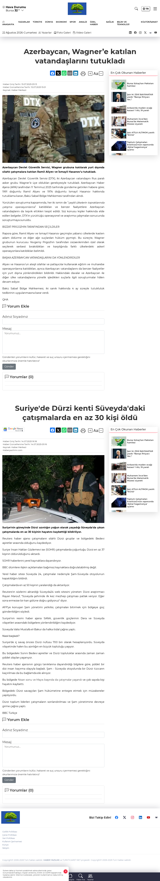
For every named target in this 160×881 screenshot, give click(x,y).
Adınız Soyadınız (15, 316)
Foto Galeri (63, 32)
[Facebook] (116, 817)
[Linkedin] (140, 817)
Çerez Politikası (9, 835)
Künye (5, 845)
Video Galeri (83, 32)
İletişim (5, 848)
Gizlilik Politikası (9, 832)
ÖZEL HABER (94, 23)
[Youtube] (148, 817)
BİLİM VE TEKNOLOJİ (123, 23)
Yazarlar (46, 32)
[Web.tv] (156, 817)
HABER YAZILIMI (51, 860)
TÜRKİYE (37, 22)
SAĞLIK (110, 22)
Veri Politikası (8, 838)
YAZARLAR (24, 22)
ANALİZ (83, 22)
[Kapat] (66, 871)
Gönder (9, 366)
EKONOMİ (61, 22)
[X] (124, 817)
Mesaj (6, 328)
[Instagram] (132, 817)
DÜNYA (49, 22)
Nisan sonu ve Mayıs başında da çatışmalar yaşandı (50, 679)
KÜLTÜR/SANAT (149, 22)
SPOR (73, 22)
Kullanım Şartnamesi (12, 841)
